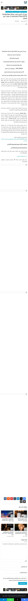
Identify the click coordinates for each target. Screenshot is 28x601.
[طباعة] (21, 501)
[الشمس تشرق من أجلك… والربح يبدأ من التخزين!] (21, 513)
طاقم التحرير (23, 21)
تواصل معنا (5, 595)
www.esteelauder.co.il (22, 156)
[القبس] (25, 2)
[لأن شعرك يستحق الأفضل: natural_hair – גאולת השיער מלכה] (7, 527)
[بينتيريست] (11, 498)
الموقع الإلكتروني (23, 572)
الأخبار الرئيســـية (16, 11)
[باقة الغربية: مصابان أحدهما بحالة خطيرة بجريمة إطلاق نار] (7, 513)
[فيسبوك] (24, 498)
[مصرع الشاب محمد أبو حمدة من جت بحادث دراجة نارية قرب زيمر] (21, 527)
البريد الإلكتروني (24, 566)
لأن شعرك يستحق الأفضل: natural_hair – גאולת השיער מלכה (7, 533)
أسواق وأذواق (23, 11)
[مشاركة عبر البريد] (24, 501)
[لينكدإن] (18, 498)
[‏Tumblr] (14, 498)
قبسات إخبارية (8, 11)
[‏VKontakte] (5, 498)
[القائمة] (1, 3)
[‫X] (21, 498)
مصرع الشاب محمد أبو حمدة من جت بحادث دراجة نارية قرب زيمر (21, 533)
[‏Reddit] (8, 498)
